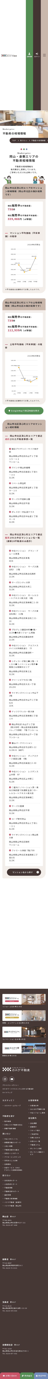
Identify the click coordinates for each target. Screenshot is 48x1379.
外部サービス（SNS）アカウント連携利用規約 (13, 1169)
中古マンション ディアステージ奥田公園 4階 (23, 757)
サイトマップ (7, 1092)
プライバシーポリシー (10, 1085)
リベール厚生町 (19, 483)
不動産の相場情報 (38, 140)
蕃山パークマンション (22, 743)
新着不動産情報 (10, 1128)
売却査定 (28, 1375)
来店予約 (42, 1375)
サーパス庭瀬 (18, 806)
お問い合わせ (11, 1375)
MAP (14, 1216)
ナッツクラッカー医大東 (23, 711)
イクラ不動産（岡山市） (13, 1206)
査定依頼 (7, 1195)
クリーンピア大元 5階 (22, 680)
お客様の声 (34, 1105)
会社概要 (33, 1123)
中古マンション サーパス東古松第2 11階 (23, 612)
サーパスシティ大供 (21, 582)
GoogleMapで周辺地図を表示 (25, 410)
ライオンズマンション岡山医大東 (23, 836)
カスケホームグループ (12, 1105)
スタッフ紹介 (35, 1130)
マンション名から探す (22, 872)
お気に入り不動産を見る (13, 1125)
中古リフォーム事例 (37, 1113)
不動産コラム (35, 1145)
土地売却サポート (11, 1184)
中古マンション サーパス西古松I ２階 (23, 568)
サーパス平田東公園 (21, 499)
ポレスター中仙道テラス (23, 512)
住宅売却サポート (11, 1180)
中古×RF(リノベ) (11, 1139)
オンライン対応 (36, 1148)
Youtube (11, 1079)
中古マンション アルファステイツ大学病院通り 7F (23, 647)
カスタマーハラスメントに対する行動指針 (18, 1089)
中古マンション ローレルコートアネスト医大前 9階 (23, 596)
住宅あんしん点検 (11, 1160)
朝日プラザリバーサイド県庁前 (23, 450)
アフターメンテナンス (12, 1157)
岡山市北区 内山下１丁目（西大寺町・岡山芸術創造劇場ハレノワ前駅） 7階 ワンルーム (23, 727)
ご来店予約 (34, 1134)
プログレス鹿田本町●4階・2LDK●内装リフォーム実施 (23, 631)
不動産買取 (8, 1188)
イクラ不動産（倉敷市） (13, 1202)
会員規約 (7, 1164)
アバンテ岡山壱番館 (21, 467)
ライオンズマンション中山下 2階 (23, 694)
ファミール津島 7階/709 (23, 850)
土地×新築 (8, 1146)
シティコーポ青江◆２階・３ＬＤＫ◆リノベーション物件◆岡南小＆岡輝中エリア (23, 664)
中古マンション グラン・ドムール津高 (23, 552)
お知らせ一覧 (35, 1141)
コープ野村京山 (19, 819)
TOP (14, 140)
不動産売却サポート (11, 1191)
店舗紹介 (33, 1127)
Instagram (4, 1079)
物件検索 (7, 1121)
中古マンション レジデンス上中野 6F (23, 773)
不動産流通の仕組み (11, 1150)
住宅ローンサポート (11, 1153)
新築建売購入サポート (12, 1142)
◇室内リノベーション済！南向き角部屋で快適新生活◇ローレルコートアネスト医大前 (23, 790)
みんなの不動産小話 (37, 1109)
